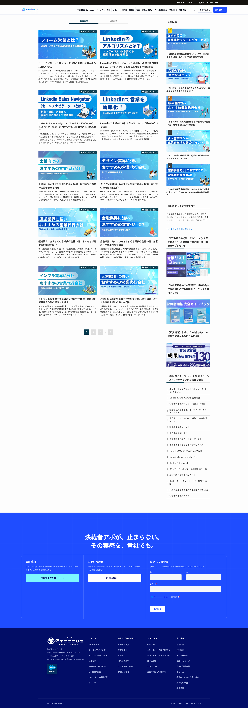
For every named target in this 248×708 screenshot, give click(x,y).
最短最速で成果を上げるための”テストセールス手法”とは (188, 411)
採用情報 (182, 10)
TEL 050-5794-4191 (185, 2)
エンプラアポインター (98, 655)
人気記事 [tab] (113, 20)
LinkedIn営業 (95, 671)
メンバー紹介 (182, 655)
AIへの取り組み (161, 10)
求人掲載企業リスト (178, 433)
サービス (99, 10)
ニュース (180, 671)
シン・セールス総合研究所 (158, 650)
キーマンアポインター (98, 650)
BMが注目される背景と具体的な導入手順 (188, 469)
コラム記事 (152, 660)
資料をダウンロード (52, 577)
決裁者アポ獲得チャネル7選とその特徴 (187, 403)
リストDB (173, 10)
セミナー (116, 10)
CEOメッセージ (183, 660)
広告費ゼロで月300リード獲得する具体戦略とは (188, 420)
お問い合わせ (114, 577)
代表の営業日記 (183, 666)
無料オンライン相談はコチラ (179, 228)
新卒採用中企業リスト (179, 427)
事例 (108, 10)
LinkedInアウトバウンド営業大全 (184, 397)
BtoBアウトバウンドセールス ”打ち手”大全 (188, 482)
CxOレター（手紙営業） (99, 677)
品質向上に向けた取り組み (188, 677)
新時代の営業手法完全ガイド (182, 474)
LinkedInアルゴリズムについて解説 (185, 451)
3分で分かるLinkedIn (179, 462)
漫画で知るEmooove (85, 10)
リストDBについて (126, 666)
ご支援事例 (122, 650)
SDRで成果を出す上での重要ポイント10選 (188, 489)
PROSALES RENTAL (98, 666)
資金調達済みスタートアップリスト (185, 439)
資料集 (124, 10)
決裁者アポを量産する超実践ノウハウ (186, 445)
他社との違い (147, 10)
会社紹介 (180, 644)
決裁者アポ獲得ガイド (179, 495)
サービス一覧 (123, 644)
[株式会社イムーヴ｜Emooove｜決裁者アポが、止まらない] (30, 10)
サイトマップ (195, 703)
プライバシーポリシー (179, 703)
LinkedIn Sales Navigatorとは (183, 456)
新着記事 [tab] (84, 20)
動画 (138, 10)
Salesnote (152, 666)
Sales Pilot (94, 644)
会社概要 (180, 650)
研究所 (131, 10)
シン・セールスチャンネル (158, 655)
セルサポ (92, 660)
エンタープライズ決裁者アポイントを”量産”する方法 (188, 390)
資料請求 (220, 10)
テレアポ (92, 682)
